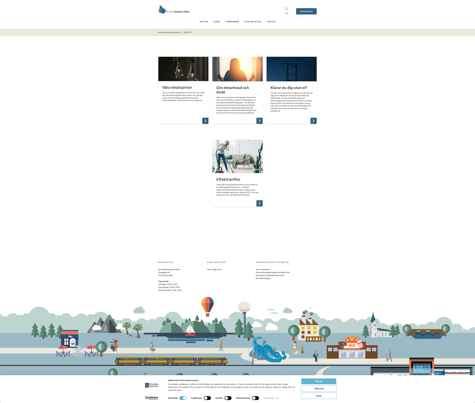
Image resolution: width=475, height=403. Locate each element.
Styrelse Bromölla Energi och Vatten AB (272, 272)
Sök (286, 13)
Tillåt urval (318, 389)
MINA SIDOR (306, 11)
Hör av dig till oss (214, 269)
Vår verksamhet (262, 269)
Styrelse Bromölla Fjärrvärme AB (270, 275)
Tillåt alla (319, 381)
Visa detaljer (269, 398)
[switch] (207, 398)
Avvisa (319, 396)
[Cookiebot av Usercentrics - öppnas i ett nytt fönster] (151, 398)
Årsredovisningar (263, 278)
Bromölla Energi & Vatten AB (169, 32)
